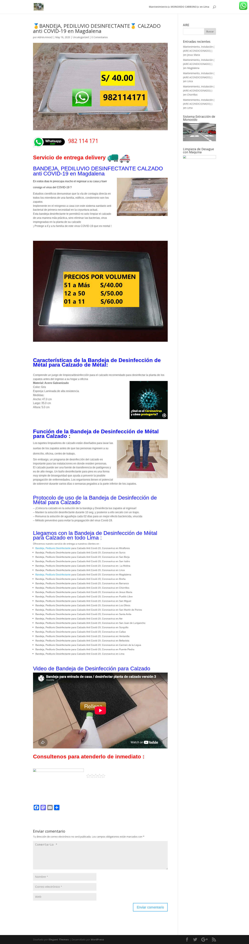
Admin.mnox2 (45, 37)
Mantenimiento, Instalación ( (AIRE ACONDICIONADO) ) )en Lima (198, 104)
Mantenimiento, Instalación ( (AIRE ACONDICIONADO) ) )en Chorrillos (198, 90)
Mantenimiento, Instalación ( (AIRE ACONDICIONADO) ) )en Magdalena (198, 64)
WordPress (97, 939)
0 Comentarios (99, 37)
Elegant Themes (59, 939)
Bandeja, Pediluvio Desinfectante (53, 548)
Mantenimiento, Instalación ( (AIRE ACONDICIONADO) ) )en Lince (198, 77)
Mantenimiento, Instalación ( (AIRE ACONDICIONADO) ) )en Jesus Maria (198, 50)
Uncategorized (81, 37)
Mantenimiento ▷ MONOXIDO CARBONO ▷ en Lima (179, 7)
